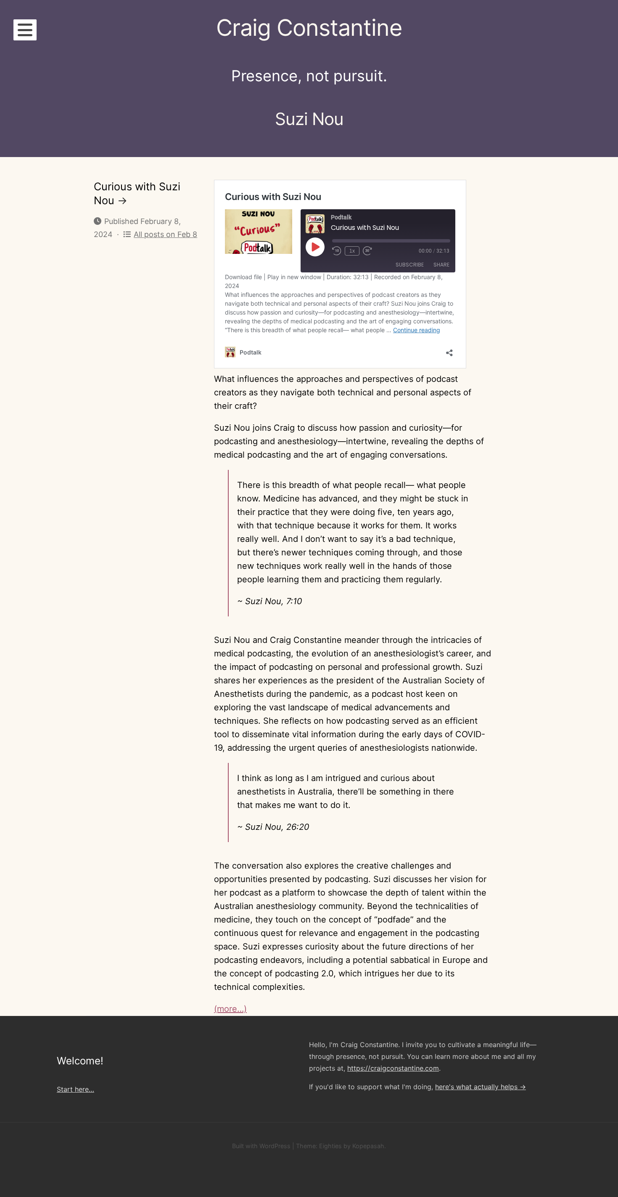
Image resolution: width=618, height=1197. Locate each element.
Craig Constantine (309, 27)
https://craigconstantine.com (393, 1068)
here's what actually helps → (480, 1086)
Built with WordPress (261, 1145)
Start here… (75, 1089)
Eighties (330, 1145)
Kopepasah (368, 1145)
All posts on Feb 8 (165, 234)
